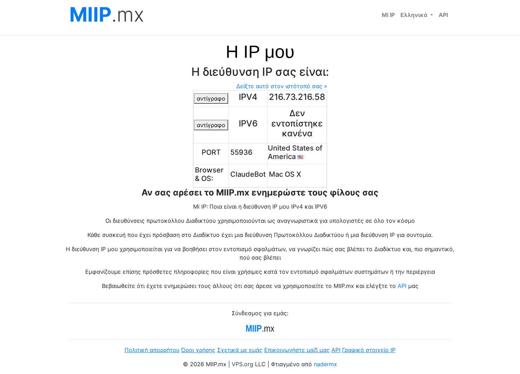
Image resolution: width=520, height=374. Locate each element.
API (443, 14)
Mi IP (388, 14)
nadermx (325, 364)
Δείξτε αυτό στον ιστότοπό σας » (281, 86)
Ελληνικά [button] (414, 14)
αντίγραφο (211, 98)
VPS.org (242, 364)
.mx (106, 15)
